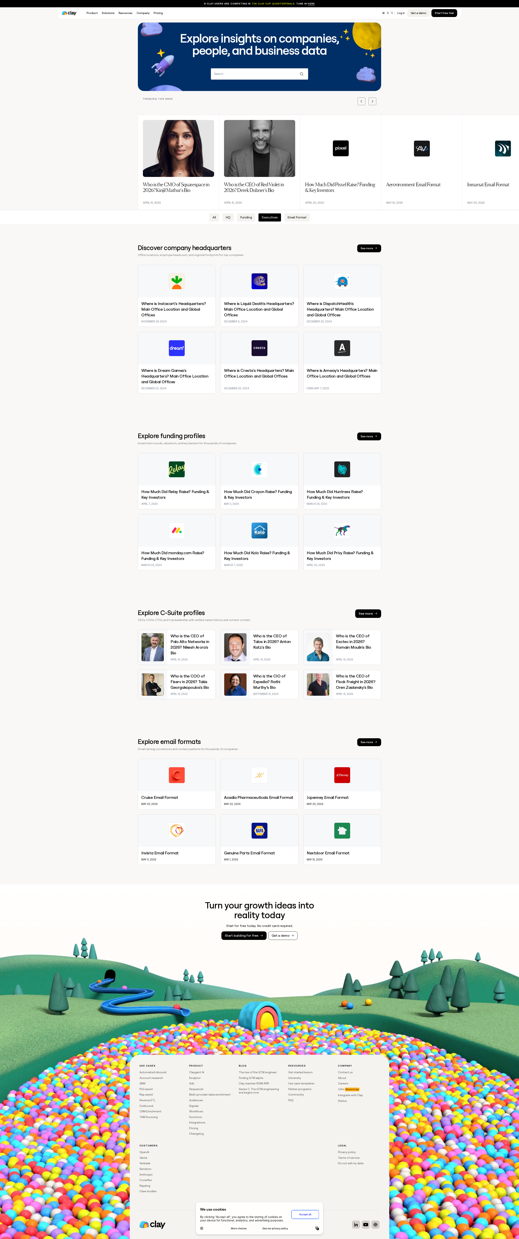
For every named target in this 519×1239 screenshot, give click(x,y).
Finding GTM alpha (251, 1078)
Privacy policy (347, 1152)
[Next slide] (372, 101)
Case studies (148, 1191)
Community (296, 1094)
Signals (194, 1105)
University (294, 1078)
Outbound (146, 1105)
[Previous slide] (361, 101)
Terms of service (349, 1157)
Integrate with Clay (350, 1095)
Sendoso (145, 1169)
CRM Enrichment (150, 1111)
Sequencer (196, 1089)
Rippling (144, 1185)
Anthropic (146, 1174)
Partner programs (299, 1089)
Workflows (196, 1111)
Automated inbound (152, 1072)
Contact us (345, 1072)
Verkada (144, 1163)
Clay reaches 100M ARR (254, 1083)
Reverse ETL (147, 1100)
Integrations (197, 1122)
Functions (195, 1117)
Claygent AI (196, 1072)
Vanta (143, 1157)
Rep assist (146, 1094)
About (342, 1078)
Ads (191, 1083)
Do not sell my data (351, 1163)
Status (342, 1100)
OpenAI (144, 1152)
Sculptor (195, 1078)
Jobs (341, 1089)
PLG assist (146, 1089)
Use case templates (301, 1083)
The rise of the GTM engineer (258, 1072)
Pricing (193, 1128)
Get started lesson (300, 1072)
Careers (343, 1083)
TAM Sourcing (148, 1117)
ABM (142, 1083)
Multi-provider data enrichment (210, 1094)
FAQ (291, 1100)
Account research (151, 1078)
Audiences (196, 1100)
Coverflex (145, 1180)
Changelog (196, 1133)
